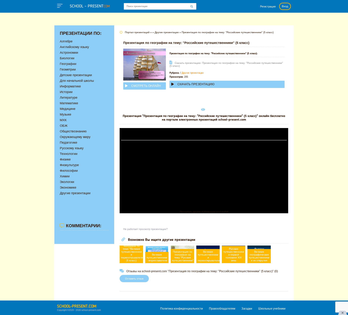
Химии (65, 176)
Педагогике (68, 142)
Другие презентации (193, 72)
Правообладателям (222, 308)
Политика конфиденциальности (181, 308)
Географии (68, 64)
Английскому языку (74, 47)
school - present (90, 6)
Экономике (68, 187)
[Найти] (191, 6)
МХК (63, 120)
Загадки (246, 308)
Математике (69, 103)
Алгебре (66, 41)
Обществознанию (73, 131)
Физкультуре (69, 165)
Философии (69, 170)
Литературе (68, 97)
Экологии (67, 182)
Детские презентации (76, 75)
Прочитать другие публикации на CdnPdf (204, 211)
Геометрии (68, 69)
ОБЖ (64, 125)
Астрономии (69, 52)
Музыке (65, 114)
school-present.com (76, 306)
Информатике (70, 86)
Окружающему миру (75, 137)
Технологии (68, 154)
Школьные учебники (271, 308)
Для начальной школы (77, 81)
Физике (65, 159)
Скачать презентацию (195, 84)
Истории (66, 92)
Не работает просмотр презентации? (145, 229)
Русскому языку (72, 148)
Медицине (67, 109)
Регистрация (268, 6)
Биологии (67, 58)
